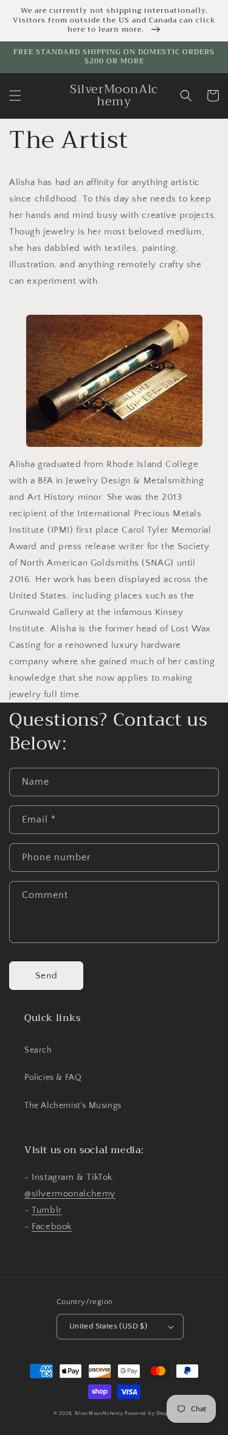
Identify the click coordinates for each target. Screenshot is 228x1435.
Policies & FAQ (52, 1077)
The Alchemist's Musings (73, 1105)
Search (38, 1050)
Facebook (52, 1226)
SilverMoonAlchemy (99, 1413)
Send (46, 975)
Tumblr (47, 1210)
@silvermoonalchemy (70, 1193)
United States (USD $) (108, 1326)
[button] (15, 95)
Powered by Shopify (149, 1413)
